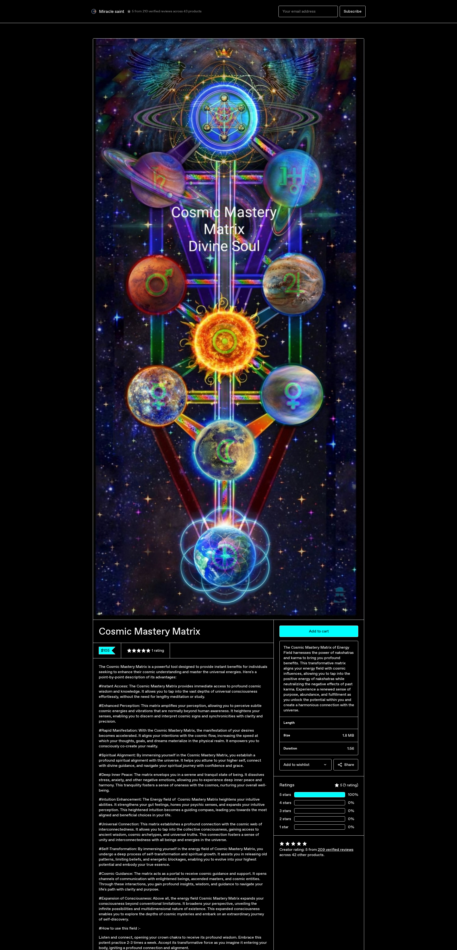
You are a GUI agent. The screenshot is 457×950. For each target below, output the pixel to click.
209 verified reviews (335, 849)
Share (349, 764)
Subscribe (353, 11)
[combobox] (305, 764)
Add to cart (319, 631)
